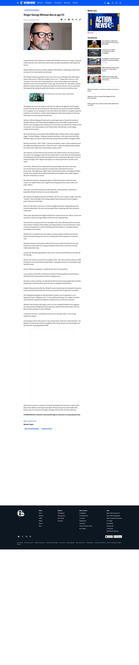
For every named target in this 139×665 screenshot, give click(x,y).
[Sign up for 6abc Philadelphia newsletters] (30, 536)
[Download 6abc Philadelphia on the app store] (109, 536)
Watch (40, 521)
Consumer (82, 518)
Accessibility (110, 523)
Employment (110, 526)
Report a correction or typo (30, 421)
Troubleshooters (83, 515)
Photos (41, 523)
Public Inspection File (80, 542)
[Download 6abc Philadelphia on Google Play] (118, 536)
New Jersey (67, 3)
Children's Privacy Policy (39, 542)
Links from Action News (85, 526)
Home (40, 513)
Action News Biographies (113, 515)
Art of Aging (82, 528)
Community (110, 528)
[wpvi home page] (20, 513)
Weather (41, 515)
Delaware (75, 3)
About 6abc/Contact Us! (113, 513)
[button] (18, 2)
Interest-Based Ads (70, 542)
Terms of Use (62, 542)
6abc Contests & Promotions (114, 518)
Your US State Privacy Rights (52, 542)
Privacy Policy (20, 542)
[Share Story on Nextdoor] (72, 19)
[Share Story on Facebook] (61, 19)
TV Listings (109, 521)
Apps (40, 526)
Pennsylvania (57, 3)
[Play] (104, 22)
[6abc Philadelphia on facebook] (18, 536)
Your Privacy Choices (28, 542)
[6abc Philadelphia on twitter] (22, 536)
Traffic (40, 518)
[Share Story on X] (65, 19)
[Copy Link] (80, 19)
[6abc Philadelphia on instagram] (26, 536)
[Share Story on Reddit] (68, 19)
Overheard (82, 523)
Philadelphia (48, 3)
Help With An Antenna (112, 531)
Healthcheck (82, 521)
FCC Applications (90, 542)
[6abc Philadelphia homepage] (27, 3)
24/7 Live (39, 3)
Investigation (82, 513)
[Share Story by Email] (76, 19)
